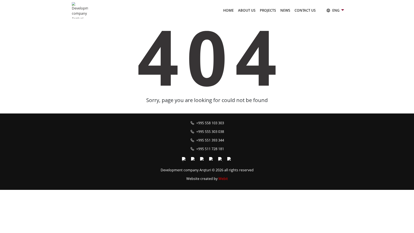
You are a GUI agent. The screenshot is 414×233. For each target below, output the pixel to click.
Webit (223, 178)
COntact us (305, 10)
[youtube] (202, 159)
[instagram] (193, 159)
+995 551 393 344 (210, 140)
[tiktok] (229, 159)
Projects (268, 10)
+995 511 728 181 (210, 148)
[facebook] (184, 159)
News (285, 10)
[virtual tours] (211, 159)
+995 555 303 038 (210, 131)
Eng (335, 10)
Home (228, 10)
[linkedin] (220, 159)
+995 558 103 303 (210, 123)
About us (247, 10)
